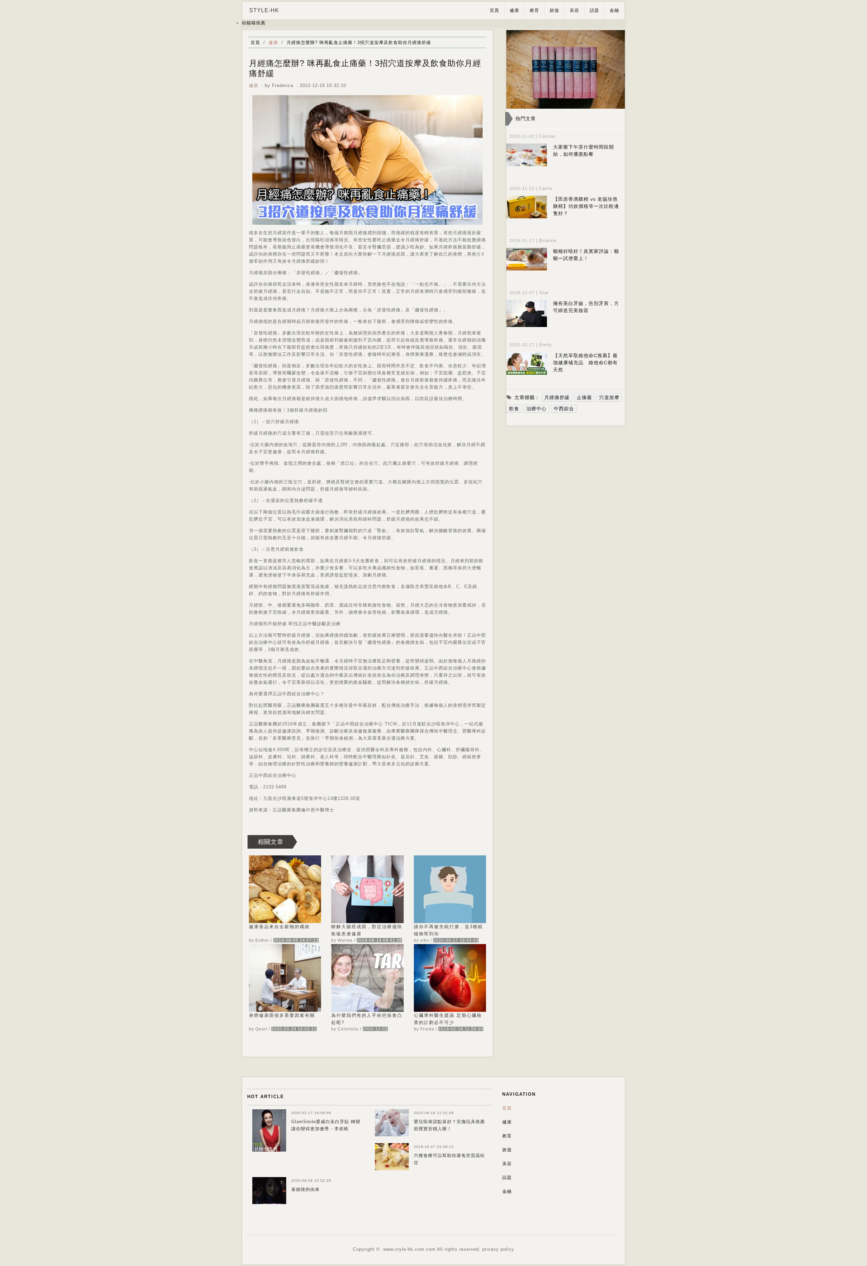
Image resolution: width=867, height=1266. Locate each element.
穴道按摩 (609, 397)
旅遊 (554, 10)
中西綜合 (564, 408)
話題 (594, 10)
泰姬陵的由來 (305, 1189)
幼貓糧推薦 (254, 22)
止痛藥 (584, 397)
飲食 (514, 408)
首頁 (494, 10)
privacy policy (498, 1249)
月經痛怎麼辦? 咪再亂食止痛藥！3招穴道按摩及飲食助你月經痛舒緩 (359, 42)
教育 (534, 10)
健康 (514, 10)
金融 (614, 10)
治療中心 (536, 408)
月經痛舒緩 (557, 397)
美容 (574, 10)
